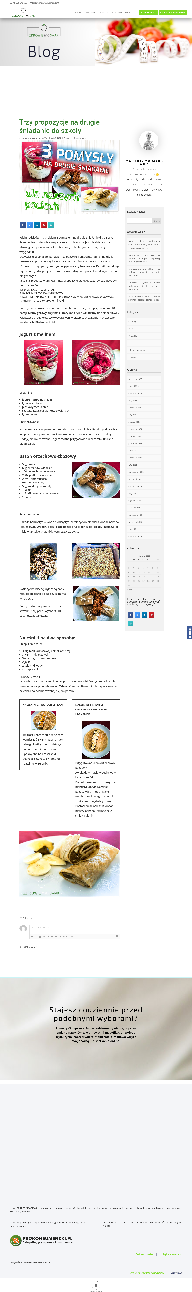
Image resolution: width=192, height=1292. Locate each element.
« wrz (129, 589)
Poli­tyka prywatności (171, 1254)
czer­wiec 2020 (135, 486)
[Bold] (32, 936)
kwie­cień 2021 (135, 457)
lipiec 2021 (133, 450)
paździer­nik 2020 (136, 472)
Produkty (132, 336)
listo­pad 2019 (134, 507)
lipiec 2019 (133, 529)
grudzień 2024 (135, 429)
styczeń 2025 (134, 422)
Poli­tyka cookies (144, 1254)
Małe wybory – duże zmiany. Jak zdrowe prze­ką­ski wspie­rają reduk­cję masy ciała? (144, 258)
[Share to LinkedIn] (37, 227)
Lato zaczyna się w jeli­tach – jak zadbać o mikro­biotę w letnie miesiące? (144, 272)
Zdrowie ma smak (136, 350)
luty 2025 (132, 414)
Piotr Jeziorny (157, 1272)
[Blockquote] (56, 936)
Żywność (132, 357)
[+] (71, 936)
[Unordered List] (52, 936)
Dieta (130, 328)
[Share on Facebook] (23, 227)
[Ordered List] (48, 936)
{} (67, 936)
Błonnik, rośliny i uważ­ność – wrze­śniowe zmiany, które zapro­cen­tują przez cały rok (144, 244)
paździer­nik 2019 (136, 515)
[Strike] (44, 936)
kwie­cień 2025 (135, 407)
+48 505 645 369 (19, 3)
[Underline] (40, 936)
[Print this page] (51, 227)
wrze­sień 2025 (135, 379)
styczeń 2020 (134, 500)
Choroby (132, 321)
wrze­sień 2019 (135, 522)
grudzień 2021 (135, 443)
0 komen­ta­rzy (80, 138)
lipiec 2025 (133, 386)
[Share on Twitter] (30, 227)
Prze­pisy (68, 138)
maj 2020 (132, 493)
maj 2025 (132, 400)
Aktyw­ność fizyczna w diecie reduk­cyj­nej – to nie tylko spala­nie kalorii (144, 286)
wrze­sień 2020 (135, 479)
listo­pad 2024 (134, 436)
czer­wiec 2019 (135, 536)
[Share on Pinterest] (44, 227)
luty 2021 (132, 464)
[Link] (64, 936)
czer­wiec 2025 (135, 393)
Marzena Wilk (42, 138)
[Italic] (36, 936)
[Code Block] (60, 936)
